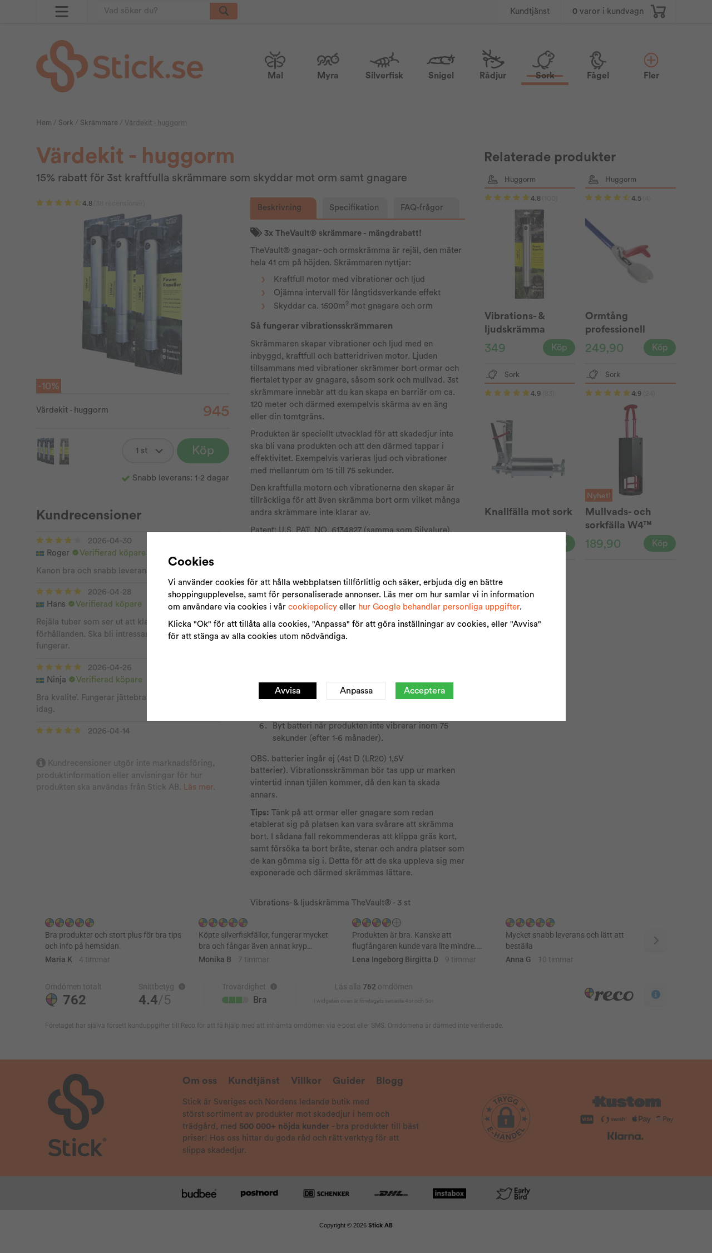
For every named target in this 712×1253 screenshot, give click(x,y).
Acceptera (424, 690)
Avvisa (287, 690)
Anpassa (356, 690)
